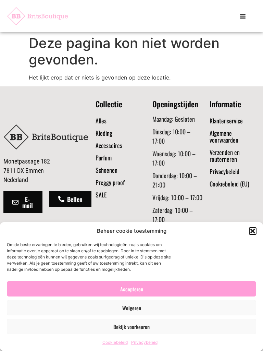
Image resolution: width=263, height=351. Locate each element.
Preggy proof (110, 182)
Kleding (104, 133)
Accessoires (109, 145)
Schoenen (106, 170)
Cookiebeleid (115, 342)
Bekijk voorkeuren (131, 326)
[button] (252, 231)
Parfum (104, 157)
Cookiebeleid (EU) (229, 183)
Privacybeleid (144, 342)
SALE (101, 194)
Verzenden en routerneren (225, 156)
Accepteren (131, 289)
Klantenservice (226, 120)
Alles (101, 120)
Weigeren (131, 308)
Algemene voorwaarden (224, 136)
